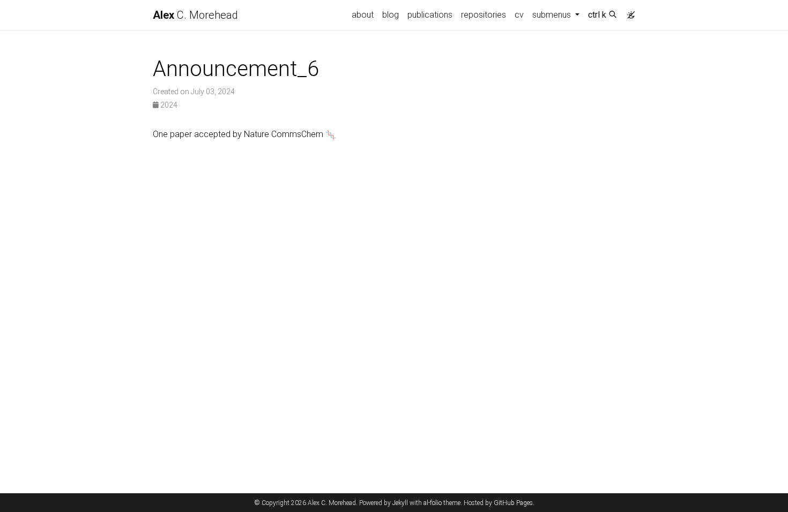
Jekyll (400, 503)
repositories (483, 15)
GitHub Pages (513, 503)
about (363, 15)
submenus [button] (552, 15)
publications (429, 15)
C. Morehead (195, 15)
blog (390, 15)
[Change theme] (628, 11)
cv (519, 15)
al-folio (432, 503)
